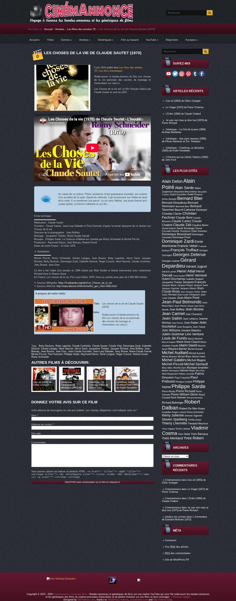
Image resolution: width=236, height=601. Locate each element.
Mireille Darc (179, 368)
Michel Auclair (195, 349)
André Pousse (194, 194)
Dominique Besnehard (176, 234)
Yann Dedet (184, 434)
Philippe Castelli (184, 382)
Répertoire (172, 39)
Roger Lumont (179, 412)
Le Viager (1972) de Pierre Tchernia (184, 107)
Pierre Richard (185, 391)
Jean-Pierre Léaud (183, 306)
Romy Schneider (195, 412)
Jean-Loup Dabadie (103, 351)
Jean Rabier (191, 322)
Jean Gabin (172, 318)
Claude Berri (184, 217)
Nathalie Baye (187, 370)
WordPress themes (118, 599)
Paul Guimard (55, 354)
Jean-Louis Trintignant (188, 294)
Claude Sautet (99, 345)
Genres (66, 39)
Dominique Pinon (181, 237)
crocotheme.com (139, 599)
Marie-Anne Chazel (188, 341)
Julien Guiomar (173, 334)
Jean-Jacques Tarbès (190, 292)
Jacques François (194, 282)
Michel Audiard (175, 352)
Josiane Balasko (191, 330)
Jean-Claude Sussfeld (79, 351)
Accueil (48, 29)
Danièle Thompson (181, 231)
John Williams (171, 330)
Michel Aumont (197, 353)
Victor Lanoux (183, 428)
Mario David (188, 345)
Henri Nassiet (66, 348)
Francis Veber (187, 246)
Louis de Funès (174, 338)
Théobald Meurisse (198, 423)
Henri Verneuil (196, 275)
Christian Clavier (172, 213)
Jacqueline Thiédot (172, 282)
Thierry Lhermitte (174, 423)
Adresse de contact (42, 424)
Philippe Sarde (188, 386)
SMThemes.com (86, 599)
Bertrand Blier (183, 206)
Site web (36, 433)
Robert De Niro (188, 408)
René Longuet (107, 354)
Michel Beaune (169, 356)
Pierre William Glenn (184, 394)
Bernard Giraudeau (174, 202)
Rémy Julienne (173, 415)
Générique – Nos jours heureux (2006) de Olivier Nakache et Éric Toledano (184, 140)
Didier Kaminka (199, 231)
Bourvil (179, 209)
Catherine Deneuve (195, 209)
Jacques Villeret (188, 288)
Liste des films (79, 594)
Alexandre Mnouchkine (185, 191)
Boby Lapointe (63, 345)
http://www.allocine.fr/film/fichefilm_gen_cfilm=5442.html (87, 286)
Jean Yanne (199, 326)
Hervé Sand (81, 348)
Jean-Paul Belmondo (182, 301)
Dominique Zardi (178, 241)
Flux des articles (176, 546)
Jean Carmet (173, 313)
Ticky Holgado (168, 429)
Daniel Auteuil (169, 228)
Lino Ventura (194, 334)
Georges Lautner (171, 261)
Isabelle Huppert (195, 279)
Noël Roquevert (170, 374)
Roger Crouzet (123, 354)
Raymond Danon (89, 354)
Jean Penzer (177, 323)
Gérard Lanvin (169, 271)
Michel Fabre (198, 356)
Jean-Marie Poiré (188, 297)
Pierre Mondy (168, 391)
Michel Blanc (185, 356)
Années (59, 29)
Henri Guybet (179, 276)
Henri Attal (186, 271)
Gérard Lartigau (49, 348)
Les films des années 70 (81, 29)
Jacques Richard (119, 348)
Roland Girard (140, 354)
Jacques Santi (201, 285)
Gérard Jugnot (196, 266)
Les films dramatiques (111, 70)
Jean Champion (193, 314)
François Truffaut (184, 250)
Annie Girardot (169, 199)
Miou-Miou (167, 368)
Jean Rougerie (184, 327)
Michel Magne (196, 360)
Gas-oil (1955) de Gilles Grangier (183, 100)
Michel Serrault (196, 364)
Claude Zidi (182, 225)
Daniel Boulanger (186, 228)
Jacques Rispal (185, 285)
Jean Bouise (194, 309)
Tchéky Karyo (194, 419)
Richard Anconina (195, 398)
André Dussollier (178, 194)
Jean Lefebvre (190, 318)
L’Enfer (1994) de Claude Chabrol (183, 113)
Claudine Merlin (200, 225)
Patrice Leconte (186, 374)
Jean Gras (61, 351)
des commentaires (177, 553)
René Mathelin (178, 397)
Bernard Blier (190, 198)
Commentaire (38, 442)
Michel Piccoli (172, 364)
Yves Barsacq (199, 433)
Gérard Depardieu (179, 263)
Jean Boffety (177, 309)
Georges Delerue (189, 254)
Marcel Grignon (169, 342)
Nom (34, 415)
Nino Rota (200, 370)
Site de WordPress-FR (177, 559)
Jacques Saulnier (170, 288)
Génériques (106, 39)
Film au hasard (129, 39)
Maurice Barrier (177, 348)
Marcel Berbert (195, 338)
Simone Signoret (193, 415)
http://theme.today (163, 599)
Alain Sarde (184, 188)
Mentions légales (182, 596)
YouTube (152, 39)
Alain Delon (172, 181)
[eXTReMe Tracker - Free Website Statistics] (112, 582)
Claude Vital (115, 345)
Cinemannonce (173, 480)
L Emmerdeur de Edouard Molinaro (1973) (184, 518)
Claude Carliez (181, 221)
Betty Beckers (46, 345)
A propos (191, 39)
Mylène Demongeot (170, 370)
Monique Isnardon (197, 367)
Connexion (170, 540)
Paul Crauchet (182, 377)
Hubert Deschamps (173, 278)
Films (50, 39)
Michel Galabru (174, 360)
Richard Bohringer (173, 402)
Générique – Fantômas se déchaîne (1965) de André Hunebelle (183, 149)
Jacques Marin (169, 285)
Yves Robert (194, 438)
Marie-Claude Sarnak (140, 351)
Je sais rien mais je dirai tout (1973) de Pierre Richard (185, 509)
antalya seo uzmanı (175, 516)
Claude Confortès (81, 345)
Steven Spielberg (174, 419)
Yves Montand (172, 438)
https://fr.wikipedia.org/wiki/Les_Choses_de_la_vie (85, 282)
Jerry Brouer (121, 351)
